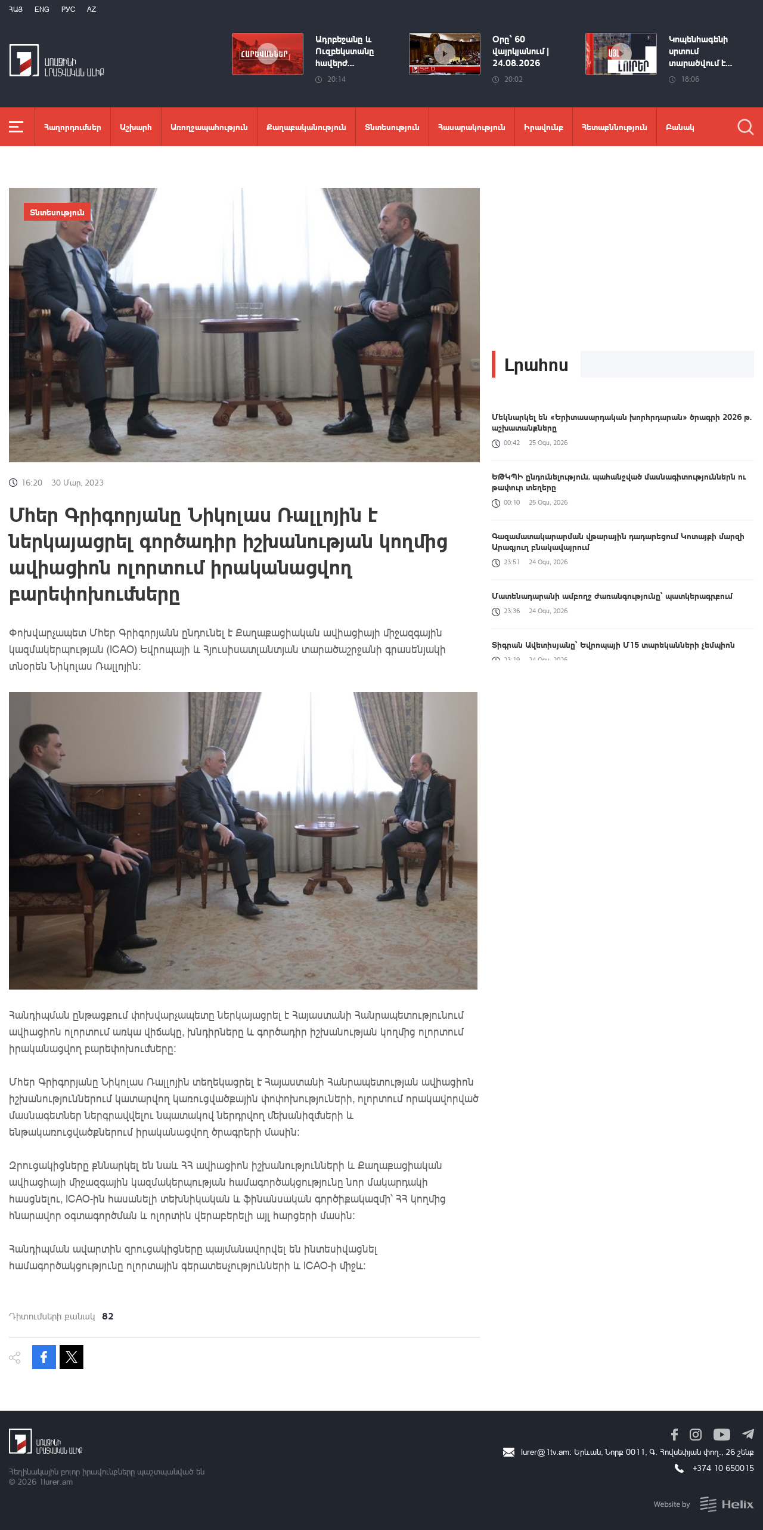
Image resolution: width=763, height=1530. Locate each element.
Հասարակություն (471, 126)
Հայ (16, 9)
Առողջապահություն (209, 126)
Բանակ (680, 126)
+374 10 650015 (723, 1468)
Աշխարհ (136, 126)
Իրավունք (543, 126)
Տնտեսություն (392, 126)
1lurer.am (56, 1481)
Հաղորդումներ (72, 126)
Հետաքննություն (614, 126)
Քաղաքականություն (306, 126)
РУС (68, 9)
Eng (42, 9)
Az (91, 9)
